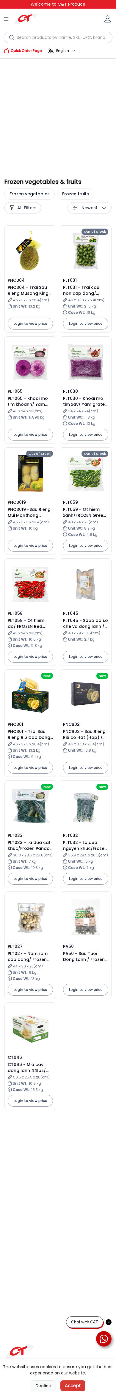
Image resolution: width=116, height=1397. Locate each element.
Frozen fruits (75, 194)
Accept (73, 1385)
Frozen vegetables (30, 194)
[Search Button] (12, 37)
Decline (43, 1386)
